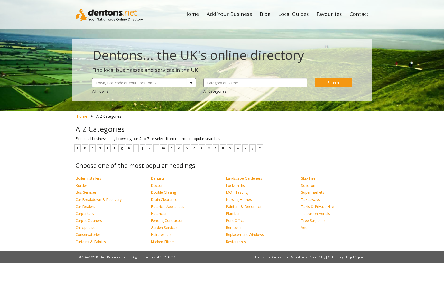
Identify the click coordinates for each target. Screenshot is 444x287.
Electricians (160, 213)
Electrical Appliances (167, 206)
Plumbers (234, 213)
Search (333, 82)
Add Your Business (229, 14)
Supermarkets (312, 192)
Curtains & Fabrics (91, 241)
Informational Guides (268, 257)
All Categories (214, 91)
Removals (234, 227)
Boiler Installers (88, 178)
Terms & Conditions (295, 257)
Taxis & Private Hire (317, 206)
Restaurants (236, 241)
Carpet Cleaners (89, 220)
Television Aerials (315, 213)
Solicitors (308, 185)
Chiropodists (86, 227)
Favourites (329, 14)
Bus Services (86, 192)
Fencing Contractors (167, 220)
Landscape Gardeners (244, 178)
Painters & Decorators (244, 206)
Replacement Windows (245, 234)
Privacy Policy (317, 257)
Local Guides (293, 14)
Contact (359, 14)
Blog (265, 14)
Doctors (157, 185)
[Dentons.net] (109, 15)
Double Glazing (163, 192)
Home (191, 14)
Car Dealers (85, 206)
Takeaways (310, 199)
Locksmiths (235, 185)
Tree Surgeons (313, 220)
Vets (304, 227)
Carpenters (85, 213)
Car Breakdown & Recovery (99, 199)
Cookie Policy (336, 257)
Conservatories (88, 234)
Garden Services (164, 227)
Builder (81, 185)
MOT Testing (237, 192)
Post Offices (236, 220)
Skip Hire (308, 178)
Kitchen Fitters (163, 241)
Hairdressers (161, 234)
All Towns (100, 91)
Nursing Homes (239, 199)
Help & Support (355, 257)
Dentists (158, 178)
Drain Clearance (164, 199)
